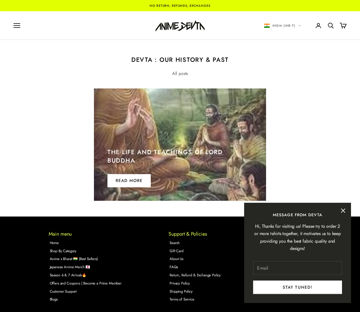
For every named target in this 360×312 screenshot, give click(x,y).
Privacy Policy (180, 283)
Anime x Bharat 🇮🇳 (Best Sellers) (74, 258)
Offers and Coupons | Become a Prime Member (86, 283)
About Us (176, 258)
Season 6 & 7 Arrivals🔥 (68, 275)
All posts (180, 73)
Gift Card (176, 251)
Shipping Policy (181, 291)
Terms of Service (182, 299)
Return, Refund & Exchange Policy (195, 275)
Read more (129, 180)
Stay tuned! (297, 287)
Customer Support (63, 291)
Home (54, 242)
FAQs (174, 267)
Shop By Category (63, 251)
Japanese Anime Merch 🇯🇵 (70, 267)
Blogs (54, 299)
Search (175, 242)
